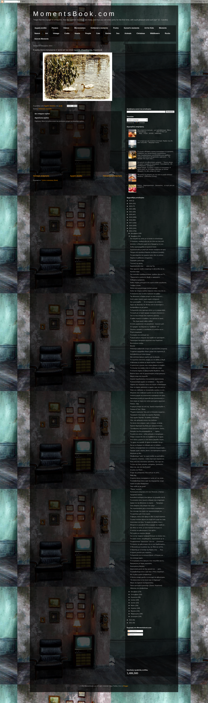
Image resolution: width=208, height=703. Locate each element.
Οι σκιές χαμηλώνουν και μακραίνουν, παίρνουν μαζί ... (148, 324)
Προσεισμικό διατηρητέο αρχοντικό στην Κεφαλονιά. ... (147, 340)
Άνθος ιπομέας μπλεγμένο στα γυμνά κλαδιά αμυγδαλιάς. (148, 282)
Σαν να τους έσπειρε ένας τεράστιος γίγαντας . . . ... (146, 315)
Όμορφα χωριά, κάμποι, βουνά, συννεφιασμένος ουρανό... (148, 450)
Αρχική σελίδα (40, 28)
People (88, 33)
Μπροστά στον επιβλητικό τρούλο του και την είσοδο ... (147, 393)
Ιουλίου (133, 600)
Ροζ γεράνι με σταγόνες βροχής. (140, 533)
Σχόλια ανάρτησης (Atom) (50, 180)
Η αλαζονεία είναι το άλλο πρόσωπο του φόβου (145, 294)
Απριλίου (134, 608)
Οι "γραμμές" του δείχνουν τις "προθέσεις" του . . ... (146, 327)
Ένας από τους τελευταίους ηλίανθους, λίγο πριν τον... (147, 461)
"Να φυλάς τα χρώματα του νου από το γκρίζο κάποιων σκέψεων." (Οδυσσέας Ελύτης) (154, 175)
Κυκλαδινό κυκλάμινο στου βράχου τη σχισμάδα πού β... (148, 497)
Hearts (77, 33)
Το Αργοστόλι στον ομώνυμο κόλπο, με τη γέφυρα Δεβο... (148, 310)
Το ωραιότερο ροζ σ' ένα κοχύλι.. (140, 514)
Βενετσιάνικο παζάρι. (137, 343)
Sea (117, 33)
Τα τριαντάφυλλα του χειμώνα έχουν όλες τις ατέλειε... (147, 255)
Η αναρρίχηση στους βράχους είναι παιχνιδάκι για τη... (147, 561)
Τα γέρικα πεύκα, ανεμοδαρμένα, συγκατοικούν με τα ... (148, 538)
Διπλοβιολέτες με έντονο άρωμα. (140, 354)
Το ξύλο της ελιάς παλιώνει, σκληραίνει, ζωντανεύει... (147, 464)
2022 (130, 209)
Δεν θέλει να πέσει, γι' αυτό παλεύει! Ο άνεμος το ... (146, 528)
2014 (130, 231)
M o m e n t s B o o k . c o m (73, 13)
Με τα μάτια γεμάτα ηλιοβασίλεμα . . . (142, 574)
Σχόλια (131, 634)
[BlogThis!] (70, 106)
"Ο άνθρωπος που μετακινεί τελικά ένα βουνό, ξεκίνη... (147, 428)
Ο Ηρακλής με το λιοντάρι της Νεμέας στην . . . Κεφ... (147, 550)
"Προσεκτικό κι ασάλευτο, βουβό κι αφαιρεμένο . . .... (147, 277)
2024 (130, 203)
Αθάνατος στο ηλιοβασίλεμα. (139, 588)
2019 (130, 217)
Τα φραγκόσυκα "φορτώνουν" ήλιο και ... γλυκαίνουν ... (147, 541)
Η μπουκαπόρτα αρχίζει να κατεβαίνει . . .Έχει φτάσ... (147, 382)
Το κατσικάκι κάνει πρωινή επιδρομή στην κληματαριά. (147, 500)
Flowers (55, 28)
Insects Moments (42, 39)
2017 (130, 223)
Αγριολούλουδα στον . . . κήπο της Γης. (142, 266)
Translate (142, 122)
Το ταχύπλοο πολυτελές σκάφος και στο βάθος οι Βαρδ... (148, 360)
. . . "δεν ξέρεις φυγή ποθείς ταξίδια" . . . (143, 321)
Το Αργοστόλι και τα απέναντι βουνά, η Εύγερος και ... (147, 555)
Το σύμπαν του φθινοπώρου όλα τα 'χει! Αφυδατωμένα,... (148, 544)
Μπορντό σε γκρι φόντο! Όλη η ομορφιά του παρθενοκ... (148, 525)
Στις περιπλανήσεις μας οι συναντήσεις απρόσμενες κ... (147, 508)
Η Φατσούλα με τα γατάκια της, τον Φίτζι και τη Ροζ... (147, 547)
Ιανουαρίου (134, 616)
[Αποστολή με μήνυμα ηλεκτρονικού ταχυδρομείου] (68, 106)
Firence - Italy (134, 404)
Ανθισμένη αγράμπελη (137, 280)
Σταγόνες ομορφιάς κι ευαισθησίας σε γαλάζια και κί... (147, 329)
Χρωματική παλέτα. (136, 495)
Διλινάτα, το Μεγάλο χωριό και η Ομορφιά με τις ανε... (147, 244)
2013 (130, 620)
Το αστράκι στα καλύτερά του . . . (140, 335)
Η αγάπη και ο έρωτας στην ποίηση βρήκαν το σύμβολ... (148, 365)
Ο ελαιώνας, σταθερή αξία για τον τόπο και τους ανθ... (147, 241)
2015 (130, 228)
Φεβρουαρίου (135, 614)
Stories (108, 33)
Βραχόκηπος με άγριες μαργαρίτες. (141, 563)
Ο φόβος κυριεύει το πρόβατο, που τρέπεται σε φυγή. (147, 318)
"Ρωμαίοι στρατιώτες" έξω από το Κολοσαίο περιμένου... (148, 412)
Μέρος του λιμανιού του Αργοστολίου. (142, 583)
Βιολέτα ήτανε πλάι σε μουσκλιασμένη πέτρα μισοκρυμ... (148, 373)
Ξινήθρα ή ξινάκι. (135, 285)
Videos (66, 28)
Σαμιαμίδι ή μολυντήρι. (137, 260)
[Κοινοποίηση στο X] (72, 106)
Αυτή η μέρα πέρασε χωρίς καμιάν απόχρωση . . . (146, 299)
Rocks (167, 33)
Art (46, 33)
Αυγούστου (134, 597)
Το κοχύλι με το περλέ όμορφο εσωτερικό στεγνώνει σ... (147, 313)
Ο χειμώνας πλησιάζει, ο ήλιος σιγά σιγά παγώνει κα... (147, 459)
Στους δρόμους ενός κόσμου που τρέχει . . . (143, 505)
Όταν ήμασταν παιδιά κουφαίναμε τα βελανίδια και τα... (148, 269)
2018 (130, 220)
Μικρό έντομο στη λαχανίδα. (139, 376)
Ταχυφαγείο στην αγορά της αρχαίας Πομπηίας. (145, 415)
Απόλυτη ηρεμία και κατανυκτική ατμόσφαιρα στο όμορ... (148, 395)
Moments (163, 28)
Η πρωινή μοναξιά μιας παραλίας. (141, 552)
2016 (130, 225)
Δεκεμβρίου (134, 233)
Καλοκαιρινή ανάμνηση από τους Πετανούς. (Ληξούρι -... (148, 492)
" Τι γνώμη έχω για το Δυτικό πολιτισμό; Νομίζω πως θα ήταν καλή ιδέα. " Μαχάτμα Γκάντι (155, 141)
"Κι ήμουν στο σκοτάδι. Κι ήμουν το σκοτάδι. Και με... (147, 442)
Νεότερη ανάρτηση (41, 176)
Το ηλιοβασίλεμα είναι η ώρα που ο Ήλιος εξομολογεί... (147, 572)
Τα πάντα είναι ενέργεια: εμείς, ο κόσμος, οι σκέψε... (147, 423)
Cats (98, 33)
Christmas (140, 33)
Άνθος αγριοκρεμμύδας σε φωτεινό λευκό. (143, 247)
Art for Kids (149, 28)
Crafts (66, 33)
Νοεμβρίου (134, 236)
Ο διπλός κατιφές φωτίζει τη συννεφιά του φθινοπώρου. (147, 577)
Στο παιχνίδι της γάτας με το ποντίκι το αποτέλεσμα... (147, 238)
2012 (130, 623)
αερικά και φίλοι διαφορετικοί (139, 483)
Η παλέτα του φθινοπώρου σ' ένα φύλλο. (143, 530)
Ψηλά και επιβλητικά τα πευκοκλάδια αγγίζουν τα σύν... (148, 390)
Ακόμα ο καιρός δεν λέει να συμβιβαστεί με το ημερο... (147, 437)
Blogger (125, 686)
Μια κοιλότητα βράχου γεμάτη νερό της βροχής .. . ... (146, 357)
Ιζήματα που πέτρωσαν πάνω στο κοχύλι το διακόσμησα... (148, 384)
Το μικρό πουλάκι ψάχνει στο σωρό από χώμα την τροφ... (148, 519)
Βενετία (132, 346)
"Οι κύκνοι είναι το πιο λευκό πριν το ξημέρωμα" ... (146, 580)
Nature (37, 33)
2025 (130, 201)
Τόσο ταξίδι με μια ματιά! (138, 486)
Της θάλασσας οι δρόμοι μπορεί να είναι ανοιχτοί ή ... (147, 296)
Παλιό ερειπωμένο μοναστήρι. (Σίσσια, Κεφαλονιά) (146, 585)
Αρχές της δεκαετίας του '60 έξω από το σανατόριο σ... (147, 304)
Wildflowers (155, 33)
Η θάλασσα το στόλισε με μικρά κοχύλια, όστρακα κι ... (147, 362)
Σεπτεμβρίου (135, 594)
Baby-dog (133, 475)
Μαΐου (133, 605)
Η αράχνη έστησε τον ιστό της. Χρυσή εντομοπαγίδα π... (148, 406)
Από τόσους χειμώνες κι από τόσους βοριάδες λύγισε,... (147, 439)
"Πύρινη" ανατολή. (136, 489)
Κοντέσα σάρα (134, 271)
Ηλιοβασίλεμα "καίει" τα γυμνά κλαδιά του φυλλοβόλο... (147, 456)
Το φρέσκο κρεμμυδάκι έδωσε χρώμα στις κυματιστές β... (148, 351)
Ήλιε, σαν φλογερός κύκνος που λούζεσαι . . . (144, 420)
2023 (130, 206)
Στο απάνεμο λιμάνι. (136, 558)
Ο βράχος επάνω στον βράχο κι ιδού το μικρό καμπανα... (148, 516)
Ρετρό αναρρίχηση (136, 332)
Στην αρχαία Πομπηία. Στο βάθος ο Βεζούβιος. (144, 417)
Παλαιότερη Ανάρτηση (112, 176)
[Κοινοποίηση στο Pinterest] (76, 106)
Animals (128, 33)
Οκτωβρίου (134, 592)
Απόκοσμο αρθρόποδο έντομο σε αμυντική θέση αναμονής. (148, 348)
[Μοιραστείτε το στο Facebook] (74, 106)
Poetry (116, 28)
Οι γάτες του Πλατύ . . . (137, 470)
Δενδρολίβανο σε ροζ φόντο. (139, 307)
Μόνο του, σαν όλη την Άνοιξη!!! (140, 467)
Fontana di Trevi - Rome (137, 409)
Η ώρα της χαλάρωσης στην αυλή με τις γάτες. (145, 472)
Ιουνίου (133, 603)
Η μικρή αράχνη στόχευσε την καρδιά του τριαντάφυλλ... (148, 338)
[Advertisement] (150, 60)
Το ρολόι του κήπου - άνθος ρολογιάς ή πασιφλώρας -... (147, 434)
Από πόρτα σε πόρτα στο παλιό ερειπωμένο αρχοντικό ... (148, 401)
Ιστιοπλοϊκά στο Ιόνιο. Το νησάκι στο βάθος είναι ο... (146, 522)
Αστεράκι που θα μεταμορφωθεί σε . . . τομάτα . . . (146, 431)
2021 (130, 212)
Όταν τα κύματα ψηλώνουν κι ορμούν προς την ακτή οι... (148, 387)
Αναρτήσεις (133, 631)
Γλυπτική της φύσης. (136, 263)
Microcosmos (79, 28)
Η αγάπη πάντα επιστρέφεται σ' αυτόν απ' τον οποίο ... (147, 478)
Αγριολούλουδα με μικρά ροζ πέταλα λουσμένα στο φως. (148, 249)
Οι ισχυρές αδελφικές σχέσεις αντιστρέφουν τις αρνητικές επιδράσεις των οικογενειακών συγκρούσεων (155, 152)
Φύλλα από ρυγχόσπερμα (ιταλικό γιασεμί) (143, 288)
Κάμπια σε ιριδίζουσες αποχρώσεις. (141, 258)
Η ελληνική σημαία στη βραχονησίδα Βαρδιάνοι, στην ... (148, 371)
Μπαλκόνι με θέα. (136, 453)
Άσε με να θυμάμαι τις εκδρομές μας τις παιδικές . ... (146, 445)
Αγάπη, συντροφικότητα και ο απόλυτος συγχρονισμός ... (148, 448)
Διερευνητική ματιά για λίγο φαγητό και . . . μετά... (146, 569)
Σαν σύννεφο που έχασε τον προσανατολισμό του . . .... (148, 511)
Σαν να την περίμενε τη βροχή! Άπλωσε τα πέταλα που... (148, 536)
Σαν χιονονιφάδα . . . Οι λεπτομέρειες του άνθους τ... (147, 302)
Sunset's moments (131, 28)
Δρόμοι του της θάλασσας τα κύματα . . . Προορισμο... (147, 503)
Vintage (56, 33)
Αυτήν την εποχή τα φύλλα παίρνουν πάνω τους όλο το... (148, 291)
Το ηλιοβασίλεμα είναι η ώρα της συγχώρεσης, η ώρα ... (148, 481)
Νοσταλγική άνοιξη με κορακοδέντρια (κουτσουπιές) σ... (147, 398)
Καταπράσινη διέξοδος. (137, 566)
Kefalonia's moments (99, 28)
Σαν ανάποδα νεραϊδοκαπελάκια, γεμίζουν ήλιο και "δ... (148, 274)
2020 (130, 214)
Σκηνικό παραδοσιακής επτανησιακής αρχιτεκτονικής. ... (148, 379)
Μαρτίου (133, 611)
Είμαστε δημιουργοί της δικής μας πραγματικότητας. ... (147, 426)
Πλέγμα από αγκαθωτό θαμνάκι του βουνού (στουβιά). (147, 252)
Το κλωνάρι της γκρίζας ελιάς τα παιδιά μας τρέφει (146, 368)
